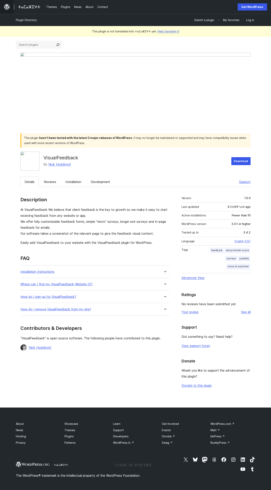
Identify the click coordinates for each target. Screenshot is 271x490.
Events (166, 430)
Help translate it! (168, 31)
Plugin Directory (26, 20)
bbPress (217, 436)
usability (244, 258)
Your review (190, 312)
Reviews (50, 182)
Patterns (70, 442)
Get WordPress (252, 7)
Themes (69, 430)
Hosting (21, 436)
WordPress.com (222, 423)
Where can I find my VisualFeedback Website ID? (56, 284)
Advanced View (193, 278)
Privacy (21, 442)
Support (245, 182)
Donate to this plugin (197, 385)
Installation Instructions (37, 272)
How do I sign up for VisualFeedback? (48, 297)
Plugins (69, 436)
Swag (167, 442)
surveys (231, 258)
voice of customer (238, 266)
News (19, 430)
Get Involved (170, 423)
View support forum (196, 346)
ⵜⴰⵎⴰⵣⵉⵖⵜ (61, 464)
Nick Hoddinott (59, 164)
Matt (215, 430)
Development (100, 182)
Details (30, 182)
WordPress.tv (123, 442)
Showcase (71, 423)
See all (246, 312)
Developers (121, 436)
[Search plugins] (58, 45)
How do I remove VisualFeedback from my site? (55, 309)
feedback (217, 250)
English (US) (243, 241)
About (20, 423)
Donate (168, 436)
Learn (116, 423)
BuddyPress (220, 442)
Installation (73, 182)
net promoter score (237, 250)
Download (241, 161)
